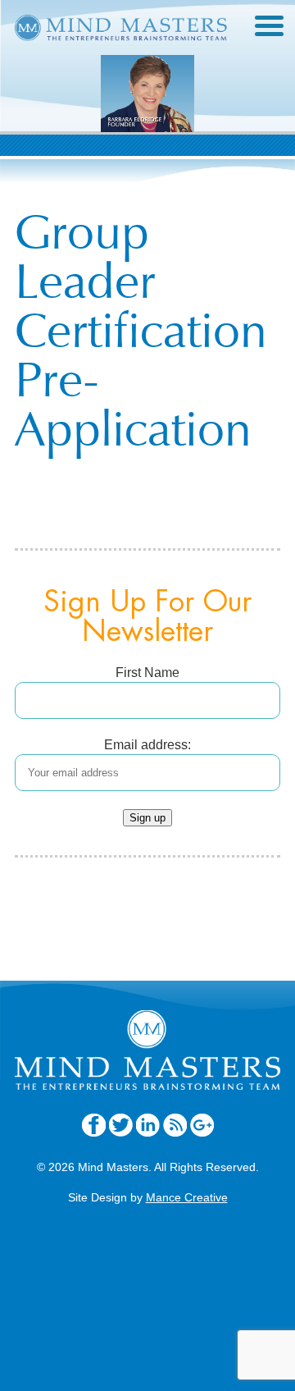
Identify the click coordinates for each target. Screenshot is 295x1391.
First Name (147, 672)
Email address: (147, 745)
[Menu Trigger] (269, 24)
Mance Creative (187, 1197)
